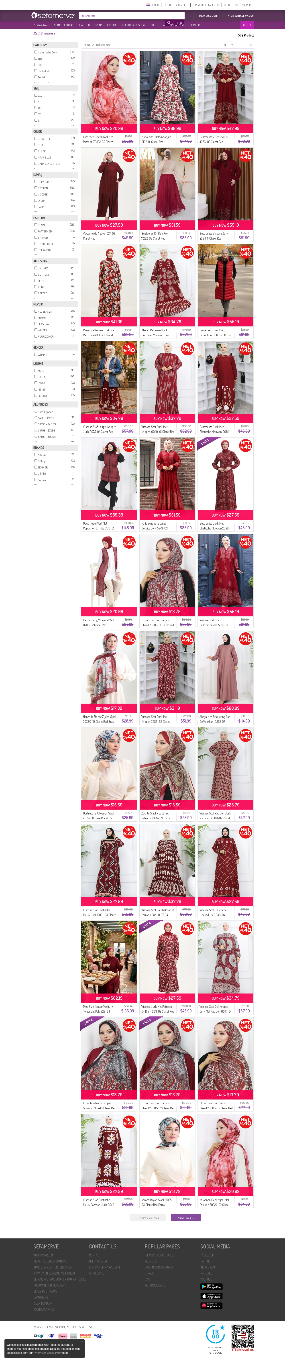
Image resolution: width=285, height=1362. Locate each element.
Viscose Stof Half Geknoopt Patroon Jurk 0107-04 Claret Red (157, 915)
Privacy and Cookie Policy (47, 1353)
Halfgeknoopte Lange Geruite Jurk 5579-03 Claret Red (154, 528)
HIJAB (81, 25)
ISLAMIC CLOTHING (63, 25)
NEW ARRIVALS (41, 25)
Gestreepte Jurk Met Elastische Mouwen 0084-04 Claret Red (215, 431)
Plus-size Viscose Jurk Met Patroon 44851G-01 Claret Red (99, 335)
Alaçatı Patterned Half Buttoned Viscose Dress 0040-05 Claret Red (155, 335)
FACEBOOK (207, 1255)
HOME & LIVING (177, 25)
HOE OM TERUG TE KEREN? (49, 1285)
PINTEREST (207, 1273)
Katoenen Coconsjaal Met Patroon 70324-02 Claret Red (214, 1204)
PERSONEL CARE (155, 1285)
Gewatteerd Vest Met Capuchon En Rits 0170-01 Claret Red (98, 528)
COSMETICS (195, 25)
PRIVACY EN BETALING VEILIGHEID (54, 1273)
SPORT (153, 25)
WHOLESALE (96, 1273)
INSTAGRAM (207, 1267)
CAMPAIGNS (40, 1297)
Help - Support (98, 1261)
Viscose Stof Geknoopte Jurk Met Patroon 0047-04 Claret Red (216, 1011)
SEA (163, 25)
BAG (147, 1279)
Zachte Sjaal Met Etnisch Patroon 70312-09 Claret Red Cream (156, 818)
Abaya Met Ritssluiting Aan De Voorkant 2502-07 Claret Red (215, 721)
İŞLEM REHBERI (42, 1303)
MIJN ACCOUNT (209, 15)
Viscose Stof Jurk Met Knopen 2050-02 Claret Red (155, 721)
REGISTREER (181, 5)
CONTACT (95, 1255)
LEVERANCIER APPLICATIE (105, 1267)
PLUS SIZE (111, 25)
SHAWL (149, 1273)
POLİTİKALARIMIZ (43, 1309)
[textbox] (122, 15)
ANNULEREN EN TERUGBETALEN (52, 1267)
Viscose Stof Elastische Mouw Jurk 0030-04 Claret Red (213, 915)
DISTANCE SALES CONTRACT (51, 1261)
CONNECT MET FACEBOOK (206, 5)
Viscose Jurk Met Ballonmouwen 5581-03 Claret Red (214, 625)
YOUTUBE (206, 1279)
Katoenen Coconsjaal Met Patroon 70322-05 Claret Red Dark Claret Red (98, 142)
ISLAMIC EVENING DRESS (160, 1255)
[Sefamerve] (54, 15)
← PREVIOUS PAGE (147, 1217)
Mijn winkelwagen (241, 15)
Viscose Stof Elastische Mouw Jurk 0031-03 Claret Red (99, 915)
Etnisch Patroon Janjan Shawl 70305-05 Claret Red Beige (216, 1108)
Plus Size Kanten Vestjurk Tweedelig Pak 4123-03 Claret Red (98, 1011)
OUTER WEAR (95, 25)
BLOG (227, 5)
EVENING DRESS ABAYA (159, 1267)
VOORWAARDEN (43, 1255)
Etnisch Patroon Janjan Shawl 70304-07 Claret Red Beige (158, 1108)
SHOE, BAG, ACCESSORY (133, 25)
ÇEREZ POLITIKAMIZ (45, 1291)
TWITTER (205, 1261)
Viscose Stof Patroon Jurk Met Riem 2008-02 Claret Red (215, 818)
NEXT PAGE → (186, 1217)
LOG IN (167, 5)
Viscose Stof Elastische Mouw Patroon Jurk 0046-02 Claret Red (99, 1204)
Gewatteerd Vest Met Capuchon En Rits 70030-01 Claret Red (215, 335)
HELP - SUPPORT (243, 5)
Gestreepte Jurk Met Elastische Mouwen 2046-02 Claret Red (215, 528)
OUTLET (247, 25)
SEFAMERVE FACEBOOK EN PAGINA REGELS (59, 1279)
